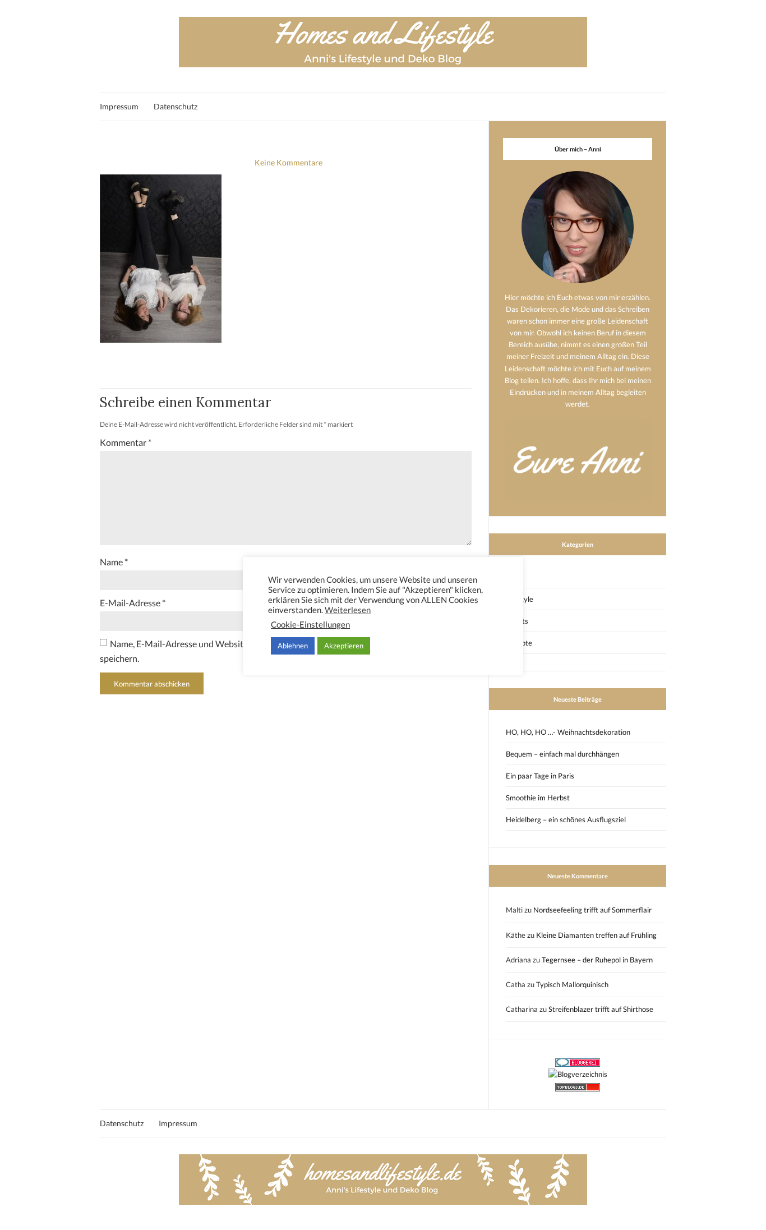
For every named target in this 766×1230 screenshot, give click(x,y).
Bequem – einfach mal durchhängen (562, 753)
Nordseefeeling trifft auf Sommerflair (592, 909)
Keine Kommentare (288, 162)
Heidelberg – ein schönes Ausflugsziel (566, 819)
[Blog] (577, 1073)
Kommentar (125, 442)
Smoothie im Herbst (538, 797)
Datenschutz (175, 106)
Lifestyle (519, 599)
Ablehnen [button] (293, 645)
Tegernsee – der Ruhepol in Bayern (597, 959)
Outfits (517, 620)
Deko (514, 577)
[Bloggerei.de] (577, 1061)
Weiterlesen (348, 610)
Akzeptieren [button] (343, 645)
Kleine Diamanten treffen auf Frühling (596, 934)
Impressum (119, 106)
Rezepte (519, 642)
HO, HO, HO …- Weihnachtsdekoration (568, 731)
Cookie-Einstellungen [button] (310, 624)
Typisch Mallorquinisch (572, 984)
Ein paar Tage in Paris (540, 775)
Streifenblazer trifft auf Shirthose (600, 1009)
